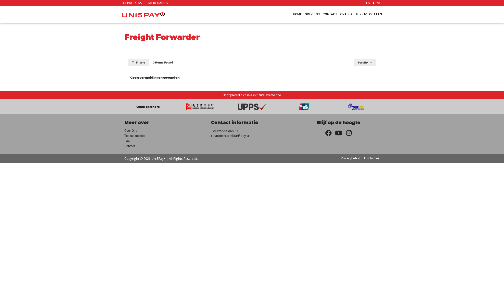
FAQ (127, 141)
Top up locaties (134, 136)
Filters (140, 62)
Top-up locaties (368, 14)
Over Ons (312, 14)
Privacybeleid (350, 158)
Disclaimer (371, 158)
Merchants (158, 3)
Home (297, 14)
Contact (330, 14)
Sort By (363, 62)
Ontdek (346, 14)
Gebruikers (132, 3)
